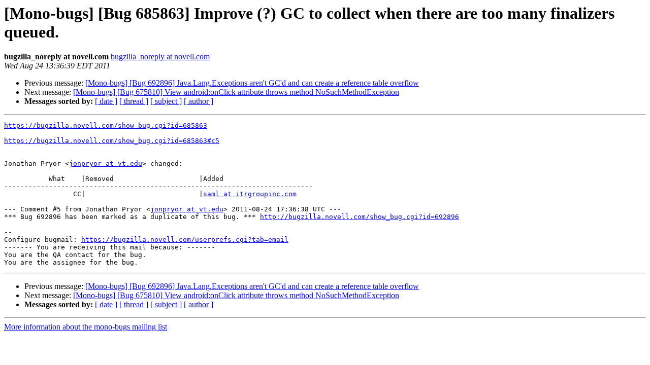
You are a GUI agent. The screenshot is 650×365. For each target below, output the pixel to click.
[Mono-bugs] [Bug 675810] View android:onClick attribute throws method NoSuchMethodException (236, 92)
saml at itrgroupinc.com (250, 194)
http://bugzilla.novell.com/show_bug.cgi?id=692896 (359, 217)
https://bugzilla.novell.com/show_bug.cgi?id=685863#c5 (111, 140)
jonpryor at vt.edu (105, 163)
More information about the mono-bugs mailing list (85, 326)
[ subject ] (166, 101)
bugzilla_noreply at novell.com (160, 56)
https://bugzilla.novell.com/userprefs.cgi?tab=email (184, 239)
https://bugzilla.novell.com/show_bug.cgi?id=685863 (105, 125)
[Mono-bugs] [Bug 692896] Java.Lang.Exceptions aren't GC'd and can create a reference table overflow (252, 83)
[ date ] (106, 101)
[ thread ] (133, 101)
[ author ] (198, 101)
